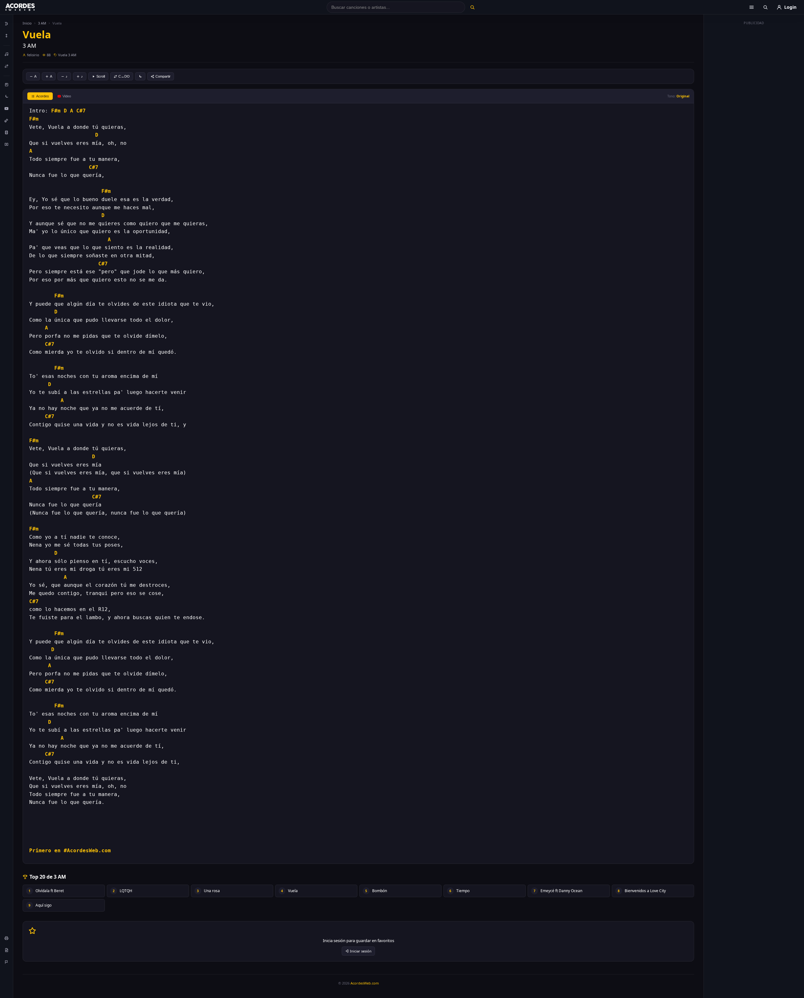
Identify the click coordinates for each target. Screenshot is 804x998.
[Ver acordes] (6, 132)
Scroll (100, 76)
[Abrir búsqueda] (765, 7)
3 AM (42, 23)
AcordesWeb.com (364, 983)
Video (66, 96)
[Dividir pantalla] (6, 144)
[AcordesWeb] (28, 7)
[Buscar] (472, 7)
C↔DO (124, 76)
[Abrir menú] (752, 7)
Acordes (42, 96)
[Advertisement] (754, 122)
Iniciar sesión (361, 951)
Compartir (163, 76)
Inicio (27, 23)
